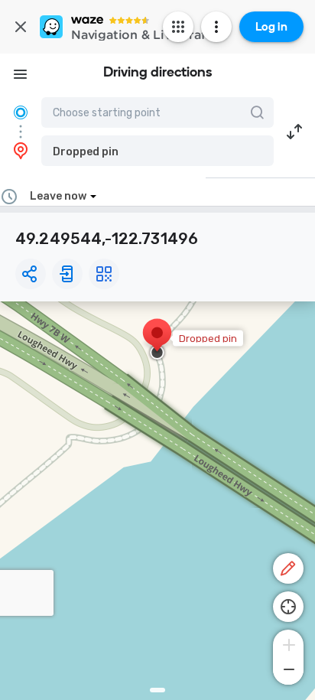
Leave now (58, 196)
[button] (157, 150)
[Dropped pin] (157, 340)
